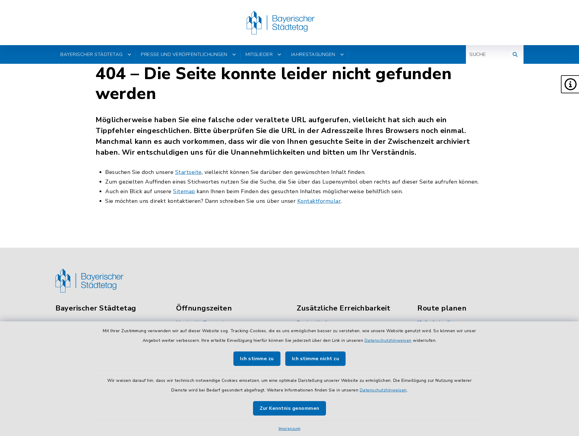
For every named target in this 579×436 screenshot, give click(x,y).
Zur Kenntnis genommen (289, 408)
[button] (570, 84)
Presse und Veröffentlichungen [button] (184, 54)
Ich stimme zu (257, 358)
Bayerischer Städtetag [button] (91, 54)
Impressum (290, 428)
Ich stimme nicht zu (315, 358)
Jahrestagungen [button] (313, 54)
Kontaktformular (319, 201)
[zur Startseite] (281, 22)
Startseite (188, 172)
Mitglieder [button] (259, 54)
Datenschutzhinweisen (388, 340)
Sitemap (184, 191)
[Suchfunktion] (515, 54)
